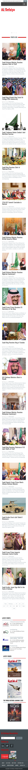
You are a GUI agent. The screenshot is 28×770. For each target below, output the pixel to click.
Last (14, 608)
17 (7, 606)
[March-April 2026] (14, 668)
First (6, 603)
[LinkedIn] (2, 745)
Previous (11, 603)
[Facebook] (11, 745)
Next (24, 606)
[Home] (8, 9)
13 (16, 603)
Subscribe (9, 755)
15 (23, 603)
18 (10, 606)
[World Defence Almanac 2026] (14, 713)
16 (4, 606)
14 (19, 603)
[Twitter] (7, 745)
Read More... (12, 66)
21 (19, 606)
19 (14, 606)
